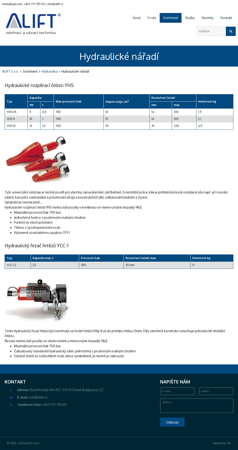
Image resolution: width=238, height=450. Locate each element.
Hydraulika (49, 71)
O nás (151, 18)
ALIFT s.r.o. (10, 71)
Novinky (208, 18)
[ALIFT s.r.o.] (31, 24)
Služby (190, 18)
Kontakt (226, 18)
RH (229, 443)
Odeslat (172, 422)
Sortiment (170, 18)
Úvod (136, 18)
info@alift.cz (55, 4)
